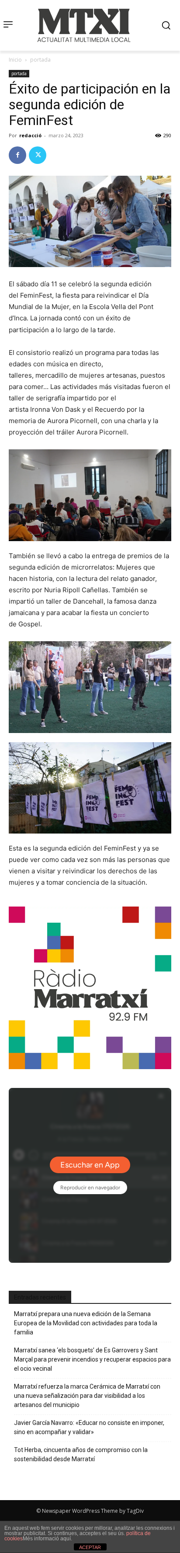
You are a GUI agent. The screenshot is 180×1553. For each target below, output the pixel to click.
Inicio (15, 59)
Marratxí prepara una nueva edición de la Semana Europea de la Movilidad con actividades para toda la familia (85, 1323)
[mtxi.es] (84, 25)
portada (40, 59)
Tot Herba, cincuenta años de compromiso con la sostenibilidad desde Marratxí (81, 1454)
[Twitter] (37, 155)
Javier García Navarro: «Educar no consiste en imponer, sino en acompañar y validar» (89, 1427)
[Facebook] (17, 155)
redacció (30, 135)
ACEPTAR (90, 1547)
